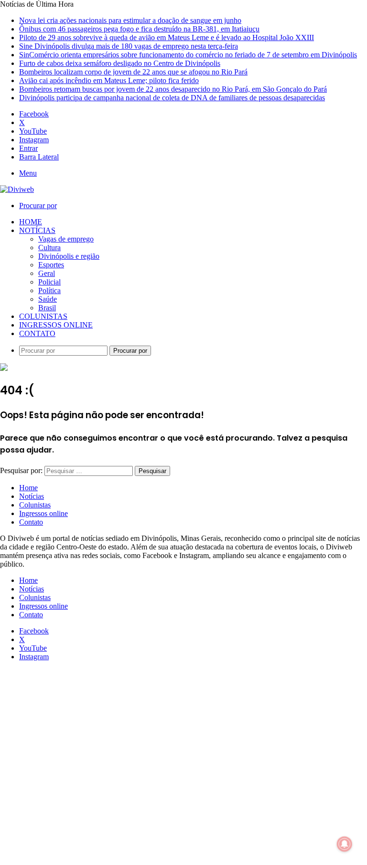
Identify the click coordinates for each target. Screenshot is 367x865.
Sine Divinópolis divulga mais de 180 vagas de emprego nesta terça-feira (128, 46)
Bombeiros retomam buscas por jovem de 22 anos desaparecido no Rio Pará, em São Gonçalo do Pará (173, 89)
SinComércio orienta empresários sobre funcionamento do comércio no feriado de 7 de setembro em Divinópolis (188, 55)
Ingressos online (56, 325)
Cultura (49, 247)
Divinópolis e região (68, 256)
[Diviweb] (17, 189)
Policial (49, 282)
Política (49, 290)
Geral (46, 273)
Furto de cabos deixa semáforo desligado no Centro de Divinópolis (119, 63)
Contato (37, 333)
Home (30, 222)
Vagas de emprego (66, 239)
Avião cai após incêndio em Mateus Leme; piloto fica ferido (109, 80)
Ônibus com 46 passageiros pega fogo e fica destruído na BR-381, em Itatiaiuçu (139, 29)
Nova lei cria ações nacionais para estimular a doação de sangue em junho (130, 20)
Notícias (37, 230)
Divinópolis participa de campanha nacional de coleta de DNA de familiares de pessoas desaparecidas (172, 98)
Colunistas (43, 316)
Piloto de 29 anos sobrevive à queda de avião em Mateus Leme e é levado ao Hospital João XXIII (166, 37)
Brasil (47, 308)
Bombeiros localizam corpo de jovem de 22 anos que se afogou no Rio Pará (133, 72)
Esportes (51, 265)
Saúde (47, 299)
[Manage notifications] (344, 844)
